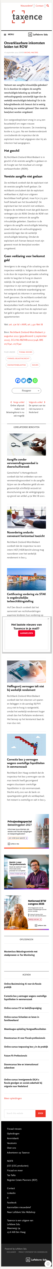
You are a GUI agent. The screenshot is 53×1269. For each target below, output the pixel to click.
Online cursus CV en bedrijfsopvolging (23, 1008)
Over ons (11, 1148)
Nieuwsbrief (27, 6)
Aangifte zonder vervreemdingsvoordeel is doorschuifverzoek (22, 463)
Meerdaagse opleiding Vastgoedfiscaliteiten (25, 1029)
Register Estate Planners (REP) (22, 1180)
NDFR (10, 1161)
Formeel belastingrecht (18, 358)
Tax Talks (11, 1175)
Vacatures (12, 1143)
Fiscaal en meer (15, 1170)
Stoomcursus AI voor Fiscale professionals (24, 1038)
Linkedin (11, 1193)
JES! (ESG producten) (18, 1166)
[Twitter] (23, 380)
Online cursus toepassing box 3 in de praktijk (26, 1047)
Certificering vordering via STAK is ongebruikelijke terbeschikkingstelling (26, 598)
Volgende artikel (36, 402)
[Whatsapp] (35, 380)
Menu (11, 35)
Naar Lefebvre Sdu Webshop (21, 1212)
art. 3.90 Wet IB (35, 324)
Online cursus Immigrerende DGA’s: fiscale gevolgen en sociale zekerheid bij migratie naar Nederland (23, 1083)
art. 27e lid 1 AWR (17, 324)
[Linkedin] (29, 380)
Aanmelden (26, 633)
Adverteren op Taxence (18, 1153)
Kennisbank (13, 1138)
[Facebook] (17, 380)
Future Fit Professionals (15, 1056)
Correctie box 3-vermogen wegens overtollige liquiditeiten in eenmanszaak (26, 763)
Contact (39, 6)
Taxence (26, 16)
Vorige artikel (18, 402)
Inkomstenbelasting (16, 365)
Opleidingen (13, 1134)
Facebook (11, 1203)
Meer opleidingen (13, 1098)
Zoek (42, 1113)
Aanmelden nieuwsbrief (19, 1207)
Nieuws (35, 365)
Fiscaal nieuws (25, 352)
